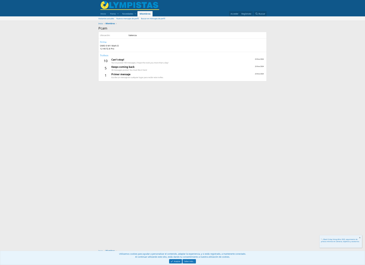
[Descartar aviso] (359, 238)
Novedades (127, 13)
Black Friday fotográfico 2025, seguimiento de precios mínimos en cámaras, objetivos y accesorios (340, 240)
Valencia (132, 35)
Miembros (145, 13)
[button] (118, 13)
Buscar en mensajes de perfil (153, 18)
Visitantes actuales (106, 18)
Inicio (103, 13)
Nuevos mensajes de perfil (127, 18)
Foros (113, 13)
